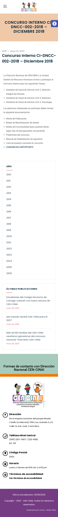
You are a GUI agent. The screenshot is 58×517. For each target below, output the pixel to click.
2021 (8, 242)
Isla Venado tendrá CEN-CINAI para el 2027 (26, 318)
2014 (8, 199)
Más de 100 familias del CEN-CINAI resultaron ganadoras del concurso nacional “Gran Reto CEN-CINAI (25, 336)
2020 (9, 236)
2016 (8, 211)
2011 (8, 180)
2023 (9, 254)
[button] (54, 23)
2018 (8, 224)
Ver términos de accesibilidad (25, 478)
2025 (9, 267)
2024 (9, 261)
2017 (8, 217)
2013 (8, 193)
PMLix (54, 510)
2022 (9, 248)
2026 (9, 273)
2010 (8, 174)
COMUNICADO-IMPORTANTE (19, 147)
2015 (8, 205)
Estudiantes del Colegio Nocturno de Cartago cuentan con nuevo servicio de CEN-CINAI (28, 301)
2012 (8, 186)
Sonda (42, 510)
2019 (8, 230)
